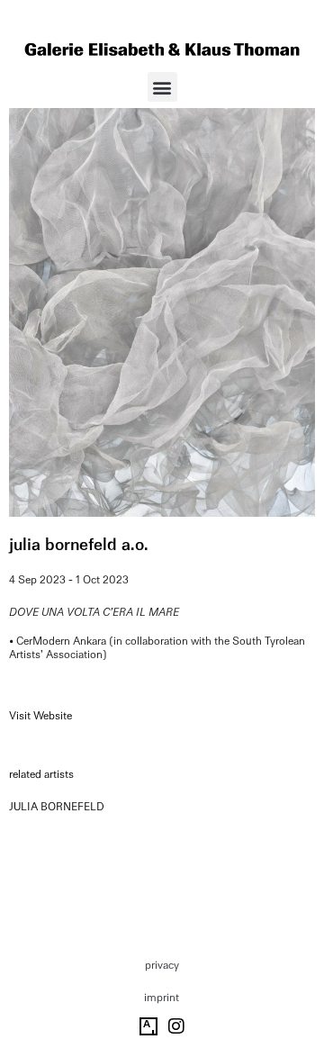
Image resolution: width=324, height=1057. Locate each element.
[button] (162, 87)
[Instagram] (176, 1026)
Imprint (161, 997)
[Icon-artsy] (148, 1026)
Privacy (162, 965)
